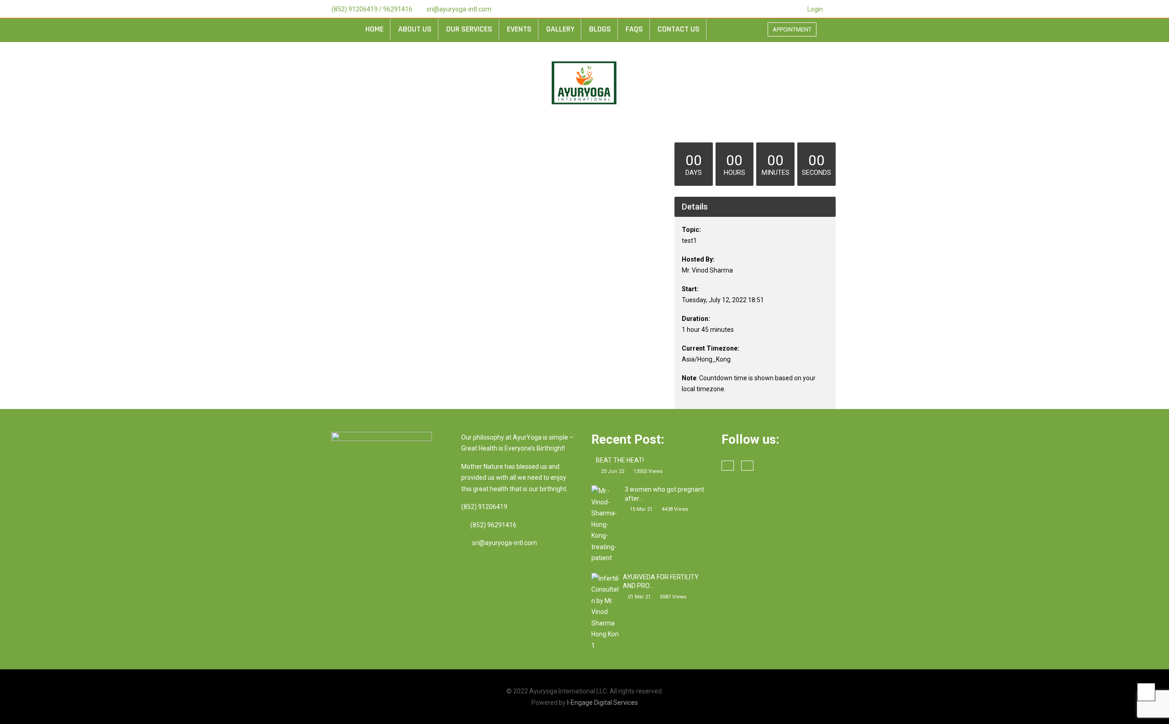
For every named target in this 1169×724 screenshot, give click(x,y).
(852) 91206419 (484, 506)
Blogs (600, 29)
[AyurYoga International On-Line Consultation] (584, 83)
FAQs (634, 29)
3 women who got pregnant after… (664, 494)
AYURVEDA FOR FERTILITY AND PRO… (661, 581)
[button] (838, 31)
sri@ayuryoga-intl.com (459, 9)
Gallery (560, 29)
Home (374, 29)
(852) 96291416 (493, 525)
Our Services (469, 29)
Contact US (679, 29)
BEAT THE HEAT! (620, 460)
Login (815, 9)
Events (519, 29)
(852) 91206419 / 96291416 (372, 9)
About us (415, 29)
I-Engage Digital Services (602, 702)
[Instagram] (842, 9)
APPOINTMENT (792, 29)
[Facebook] (829, 9)
